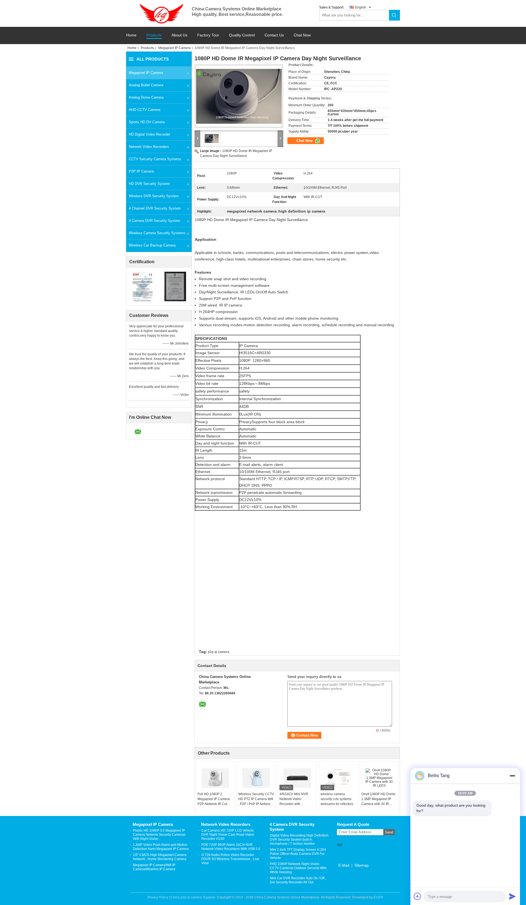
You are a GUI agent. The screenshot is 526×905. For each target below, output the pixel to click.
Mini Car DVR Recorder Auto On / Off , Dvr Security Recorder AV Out (298, 880)
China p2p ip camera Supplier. (194, 897)
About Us (179, 35)
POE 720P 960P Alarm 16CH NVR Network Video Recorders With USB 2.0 (230, 847)
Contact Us (274, 35)
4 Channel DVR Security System (155, 208)
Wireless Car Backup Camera (152, 245)
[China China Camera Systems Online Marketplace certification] (142, 286)
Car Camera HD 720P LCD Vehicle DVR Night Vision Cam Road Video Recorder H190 (227, 835)
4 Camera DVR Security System (154, 221)
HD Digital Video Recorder (149, 134)
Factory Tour (208, 35)
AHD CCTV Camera (144, 110)
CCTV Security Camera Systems (155, 159)
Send (389, 832)
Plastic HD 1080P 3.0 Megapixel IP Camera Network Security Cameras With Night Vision (159, 835)
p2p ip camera (218, 652)
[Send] (512, 896)
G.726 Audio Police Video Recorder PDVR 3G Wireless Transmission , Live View (230, 859)
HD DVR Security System (149, 184)
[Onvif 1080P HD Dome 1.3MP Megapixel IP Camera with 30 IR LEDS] (379, 778)
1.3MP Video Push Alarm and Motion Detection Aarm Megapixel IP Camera (161, 847)
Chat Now (302, 35)
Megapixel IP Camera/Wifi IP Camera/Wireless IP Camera (154, 867)
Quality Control (242, 35)
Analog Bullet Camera (146, 85)
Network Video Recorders (149, 147)
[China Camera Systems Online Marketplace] (159, 13)
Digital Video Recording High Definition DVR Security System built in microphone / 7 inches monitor (299, 840)
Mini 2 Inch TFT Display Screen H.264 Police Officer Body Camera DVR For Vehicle (298, 854)
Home (131, 35)
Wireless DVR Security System (154, 196)
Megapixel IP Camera (174, 48)
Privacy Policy (157, 897)
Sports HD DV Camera (147, 122)
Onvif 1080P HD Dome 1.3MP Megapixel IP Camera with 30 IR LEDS (378, 799)
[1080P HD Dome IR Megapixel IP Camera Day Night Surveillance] (239, 96)
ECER (378, 897)
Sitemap (362, 865)
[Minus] (512, 775)
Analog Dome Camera (146, 97)
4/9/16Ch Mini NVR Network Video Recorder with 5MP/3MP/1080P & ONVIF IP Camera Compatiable (293, 799)
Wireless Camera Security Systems (157, 233)
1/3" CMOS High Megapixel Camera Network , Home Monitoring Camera (160, 857)
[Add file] (417, 896)
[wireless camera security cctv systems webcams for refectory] (338, 778)
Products (154, 35)
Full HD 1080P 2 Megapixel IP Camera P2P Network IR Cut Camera (214, 799)
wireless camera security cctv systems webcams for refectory (337, 799)
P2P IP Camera (141, 171)
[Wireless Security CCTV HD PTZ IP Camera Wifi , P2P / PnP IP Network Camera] (256, 778)
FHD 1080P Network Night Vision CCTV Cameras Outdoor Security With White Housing (298, 868)
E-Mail (343, 865)
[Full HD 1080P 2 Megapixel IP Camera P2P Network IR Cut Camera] (215, 778)
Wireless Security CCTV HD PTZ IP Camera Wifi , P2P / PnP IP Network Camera (256, 799)
